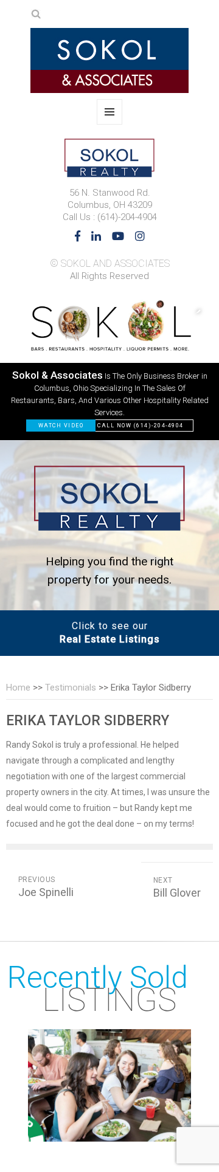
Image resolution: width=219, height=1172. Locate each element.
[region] (109, 364)
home (18, 687)
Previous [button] (143, 311)
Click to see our (110, 632)
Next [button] (191, 311)
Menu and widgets (109, 124)
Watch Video (61, 425)
